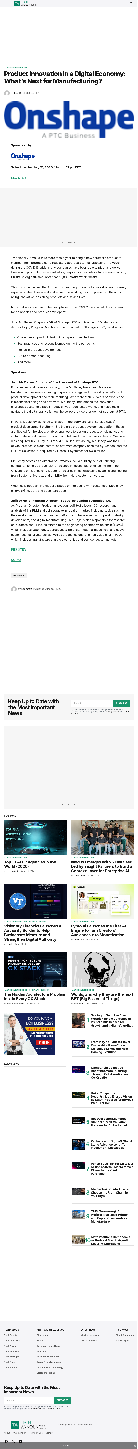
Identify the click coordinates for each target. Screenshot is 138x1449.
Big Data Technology (39, 990)
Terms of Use (53, 1408)
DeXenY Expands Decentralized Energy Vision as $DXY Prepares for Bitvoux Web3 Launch (112, 1098)
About (7, 1433)
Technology (19, 576)
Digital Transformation (49, 1362)
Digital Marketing (37, 922)
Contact (49, 1433)
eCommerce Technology (50, 1367)
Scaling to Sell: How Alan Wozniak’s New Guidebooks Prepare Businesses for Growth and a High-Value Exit (112, 1020)
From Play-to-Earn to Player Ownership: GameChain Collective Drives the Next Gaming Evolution (110, 1047)
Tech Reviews (11, 1351)
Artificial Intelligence (16, 68)
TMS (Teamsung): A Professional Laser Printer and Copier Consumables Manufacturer (109, 1216)
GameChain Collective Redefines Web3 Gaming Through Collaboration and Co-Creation (110, 1072)
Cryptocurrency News (48, 1346)
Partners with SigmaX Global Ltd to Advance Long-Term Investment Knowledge (111, 1144)
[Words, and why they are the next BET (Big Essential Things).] (102, 969)
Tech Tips (9, 1362)
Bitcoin (40, 1340)
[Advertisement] (71, 34)
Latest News (88, 1330)
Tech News (10, 1346)
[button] (6, 3)
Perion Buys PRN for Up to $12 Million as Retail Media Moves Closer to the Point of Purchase (112, 1168)
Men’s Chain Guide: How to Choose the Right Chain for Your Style (110, 1193)
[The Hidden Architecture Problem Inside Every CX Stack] (35, 969)
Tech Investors (12, 1340)
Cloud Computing (125, 1335)
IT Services (122, 1330)
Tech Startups (11, 1356)
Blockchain (43, 1335)
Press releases (89, 1340)
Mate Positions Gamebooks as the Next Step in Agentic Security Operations (110, 1240)
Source (16, 560)
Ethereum (42, 1351)
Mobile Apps (122, 1340)
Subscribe (121, 703)
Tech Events (10, 1335)
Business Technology (48, 1356)
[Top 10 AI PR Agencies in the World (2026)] (35, 837)
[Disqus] (69, 641)
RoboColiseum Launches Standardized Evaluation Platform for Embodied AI (109, 1122)
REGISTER (18, 177)
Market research (90, 1335)
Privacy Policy (112, 711)
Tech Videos (10, 1367)
